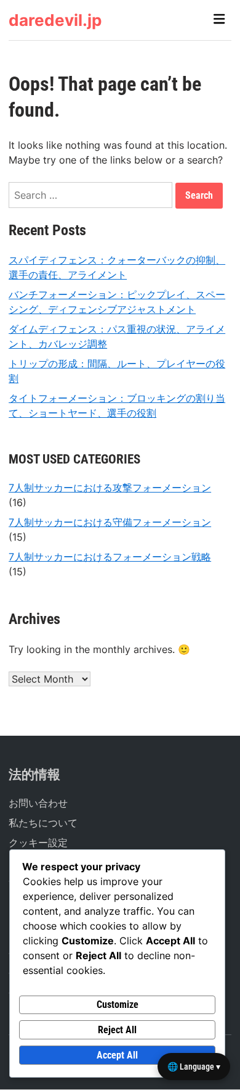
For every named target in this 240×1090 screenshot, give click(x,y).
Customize (117, 1004)
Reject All (117, 1030)
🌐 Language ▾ (193, 1066)
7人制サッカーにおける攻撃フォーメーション (110, 487)
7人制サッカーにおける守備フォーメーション (110, 522)
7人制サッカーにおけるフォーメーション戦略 (110, 557)
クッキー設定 (38, 842)
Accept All (117, 1055)
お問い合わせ (38, 803)
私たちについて (43, 823)
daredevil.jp (55, 20)
